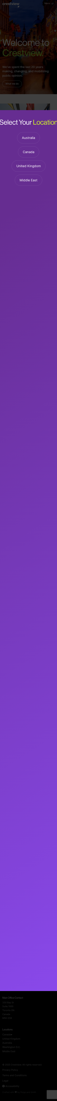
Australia (28, 138)
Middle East (28, 180)
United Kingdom (28, 166)
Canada (28, 152)
